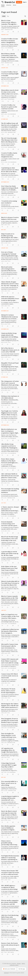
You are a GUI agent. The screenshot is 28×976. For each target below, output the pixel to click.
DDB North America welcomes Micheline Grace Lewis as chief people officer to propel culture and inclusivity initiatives (10, 298)
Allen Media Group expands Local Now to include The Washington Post (9, 446)
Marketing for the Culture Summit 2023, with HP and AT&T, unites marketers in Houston (9, 705)
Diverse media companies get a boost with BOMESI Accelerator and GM (9, 902)
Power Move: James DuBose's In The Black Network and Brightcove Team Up (9, 461)
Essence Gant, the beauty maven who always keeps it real (10, 945)
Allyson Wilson (11, 727)
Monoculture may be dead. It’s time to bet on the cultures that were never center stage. (10, 92)
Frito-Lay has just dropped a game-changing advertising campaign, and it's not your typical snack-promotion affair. (9, 321)
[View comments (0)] (8, 32)
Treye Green (11, 952)
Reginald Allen (9, 62)
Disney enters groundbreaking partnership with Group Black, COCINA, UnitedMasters (9, 843)
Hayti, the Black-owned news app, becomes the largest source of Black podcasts (9, 813)
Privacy (19, 963)
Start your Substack (10, 969)
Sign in (24, 2)
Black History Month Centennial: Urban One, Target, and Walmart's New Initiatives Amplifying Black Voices (10, 55)
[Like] (2, 50)
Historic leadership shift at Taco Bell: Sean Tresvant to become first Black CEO (10, 583)
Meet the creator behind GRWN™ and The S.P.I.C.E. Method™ (10, 78)
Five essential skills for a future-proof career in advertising (9, 783)
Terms (23, 963)
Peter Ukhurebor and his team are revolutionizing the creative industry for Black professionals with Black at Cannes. (9, 602)
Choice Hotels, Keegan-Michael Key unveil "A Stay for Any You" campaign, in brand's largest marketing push (10, 283)
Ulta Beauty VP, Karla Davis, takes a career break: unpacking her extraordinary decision (9, 690)
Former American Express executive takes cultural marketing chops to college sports (8, 144)
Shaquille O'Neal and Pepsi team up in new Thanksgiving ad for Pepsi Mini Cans (10, 365)
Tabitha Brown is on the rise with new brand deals (9, 931)
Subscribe (19, 2)
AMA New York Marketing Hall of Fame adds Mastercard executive (9, 917)
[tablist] (5, 16)
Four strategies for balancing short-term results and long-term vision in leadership (8, 735)
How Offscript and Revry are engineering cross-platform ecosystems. (8, 96)
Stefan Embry (11, 99)
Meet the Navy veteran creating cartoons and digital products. (9, 45)
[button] (2, 5)
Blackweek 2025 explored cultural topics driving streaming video (10, 174)
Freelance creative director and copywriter (9, 111)
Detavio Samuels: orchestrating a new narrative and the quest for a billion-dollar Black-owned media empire (9, 523)
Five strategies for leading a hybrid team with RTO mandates (10, 490)
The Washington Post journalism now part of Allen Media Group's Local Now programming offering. (10, 450)
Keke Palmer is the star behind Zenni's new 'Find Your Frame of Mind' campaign (9, 568)
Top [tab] (8, 16)
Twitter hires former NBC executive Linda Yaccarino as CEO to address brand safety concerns (10, 872)
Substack (6, 972)
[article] (14, 26)
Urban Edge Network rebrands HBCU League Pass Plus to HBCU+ (9, 765)
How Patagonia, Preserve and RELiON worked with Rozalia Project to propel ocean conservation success (9, 720)
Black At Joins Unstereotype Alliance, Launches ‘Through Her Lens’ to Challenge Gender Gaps (10, 22)
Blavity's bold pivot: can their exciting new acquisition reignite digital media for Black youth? (10, 431)
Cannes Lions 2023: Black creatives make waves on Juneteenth (9, 676)
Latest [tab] (3, 16)
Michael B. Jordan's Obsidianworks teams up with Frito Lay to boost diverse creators (9, 317)
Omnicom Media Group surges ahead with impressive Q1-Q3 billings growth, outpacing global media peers (9, 335)
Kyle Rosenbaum (9, 47)
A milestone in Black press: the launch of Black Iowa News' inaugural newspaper (10, 631)
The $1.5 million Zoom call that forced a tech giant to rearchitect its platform (10, 125)
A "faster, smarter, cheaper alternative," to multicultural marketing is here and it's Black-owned (10, 509)
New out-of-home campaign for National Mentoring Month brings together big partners (9, 254)
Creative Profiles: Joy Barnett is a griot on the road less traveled (9, 107)
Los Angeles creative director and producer (10, 159)
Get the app (22, 969)
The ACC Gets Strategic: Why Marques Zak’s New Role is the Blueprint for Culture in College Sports (9, 140)
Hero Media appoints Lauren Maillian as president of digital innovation (8, 828)
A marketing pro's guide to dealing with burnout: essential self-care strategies (10, 798)
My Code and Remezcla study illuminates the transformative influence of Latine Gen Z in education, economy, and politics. (10, 387)
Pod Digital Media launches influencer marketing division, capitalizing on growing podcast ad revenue (10, 857)
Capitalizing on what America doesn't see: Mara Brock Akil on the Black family (10, 170)
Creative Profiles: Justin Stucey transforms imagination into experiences (9, 155)
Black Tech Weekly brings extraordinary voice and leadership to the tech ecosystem (9, 538)
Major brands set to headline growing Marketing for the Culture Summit (9, 235)
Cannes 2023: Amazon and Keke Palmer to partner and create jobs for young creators (9, 661)
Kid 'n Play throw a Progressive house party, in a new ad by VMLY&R (10, 350)
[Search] (25, 16)
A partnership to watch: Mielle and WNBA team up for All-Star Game (9, 553)
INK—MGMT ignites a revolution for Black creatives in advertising (9, 887)
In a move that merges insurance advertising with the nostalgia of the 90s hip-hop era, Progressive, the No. (10, 354)
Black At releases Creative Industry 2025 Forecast (10, 218)
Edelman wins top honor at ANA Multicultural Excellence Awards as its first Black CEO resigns (10, 398)
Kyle (9, 224)
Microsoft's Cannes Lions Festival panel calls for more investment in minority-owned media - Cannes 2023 (9, 646)
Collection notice (14, 965)
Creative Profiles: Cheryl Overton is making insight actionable (10, 73)
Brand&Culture (9, 29)
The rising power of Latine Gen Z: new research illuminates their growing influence (10, 383)
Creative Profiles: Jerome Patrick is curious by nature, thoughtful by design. (9, 40)
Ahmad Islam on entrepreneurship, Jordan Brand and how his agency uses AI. (9, 205)
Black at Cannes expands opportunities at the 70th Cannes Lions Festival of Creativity (9, 598)
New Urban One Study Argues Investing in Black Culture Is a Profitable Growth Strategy (9, 188)
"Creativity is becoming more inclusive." (9, 202)
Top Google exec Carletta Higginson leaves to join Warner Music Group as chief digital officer (9, 413)
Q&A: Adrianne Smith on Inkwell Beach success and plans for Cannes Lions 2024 (10, 475)
